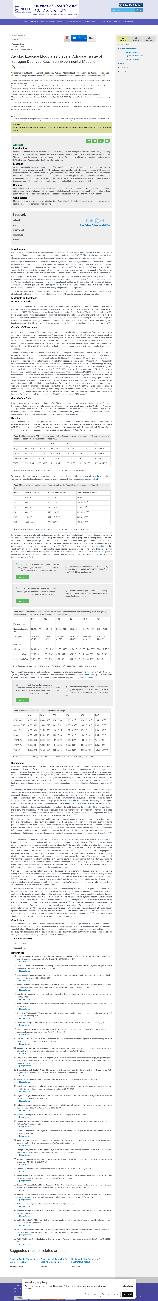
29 (73, 893)
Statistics (136, 40)
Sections (123, 40)
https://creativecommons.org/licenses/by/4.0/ (61, 120)
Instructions (90, 22)
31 (33, 907)
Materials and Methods (128, 49)
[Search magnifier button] (141, 10)
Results (122, 63)
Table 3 (38, 538)
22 (91, 800)
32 (93, 913)
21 (76, 800)
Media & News (106, 22)
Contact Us (129, 22)
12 (57, 284)
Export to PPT (23, 577)
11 (55, 284)
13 (64, 332)
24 (38, 809)
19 (13, 785)
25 (74, 815)
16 (81, 774)
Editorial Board (47, 22)
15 (40, 771)
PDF (92, 38)
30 (76, 896)
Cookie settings (91, 1294)
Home (26, 22)
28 (45, 847)
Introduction (124, 45)
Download (149, 40)
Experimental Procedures (135, 56)
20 (74, 800)
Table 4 (87, 675)
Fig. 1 (61, 546)
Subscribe (118, 22)
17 (82, 774)
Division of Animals (132, 52)
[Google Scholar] (25, 961)
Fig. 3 (97, 675)
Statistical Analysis (132, 59)
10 (54, 284)
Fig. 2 (31, 557)
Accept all (128, 1294)
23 (36, 809)
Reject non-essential (110, 1294)
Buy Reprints (80, 38)
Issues (59, 22)
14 (86, 394)
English (16, 39)
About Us (35, 22)
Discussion (124, 67)
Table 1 (14, 422)
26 (76, 815)
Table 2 (95, 479)
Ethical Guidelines (74, 22)
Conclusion (124, 71)
